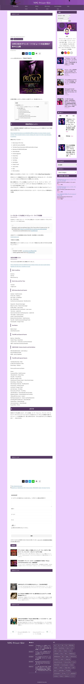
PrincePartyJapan (64, 664)
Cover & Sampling (57, 6)
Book (68, 648)
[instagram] (65, 53)
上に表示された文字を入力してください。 (20, 527)
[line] (33, 53)
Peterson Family (29, 487)
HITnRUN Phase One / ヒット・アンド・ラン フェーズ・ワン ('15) (66, 187)
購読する (61, 112)
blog (37, 8)
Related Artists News (18, 486)
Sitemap (68, 136)
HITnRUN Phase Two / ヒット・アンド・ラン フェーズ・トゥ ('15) (66, 180)
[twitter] (23, 53)
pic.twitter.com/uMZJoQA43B (39, 229)
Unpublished (73, 673)
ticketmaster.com (14, 237)
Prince (74, 662)
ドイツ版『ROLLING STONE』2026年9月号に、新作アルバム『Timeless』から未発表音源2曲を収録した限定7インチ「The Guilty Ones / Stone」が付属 (70, 102)
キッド (59, 184)
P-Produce (56, 659)
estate (55, 650)
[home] (71, 53)
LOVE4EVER (56, 653)
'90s (66, 645)
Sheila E (39, 487)
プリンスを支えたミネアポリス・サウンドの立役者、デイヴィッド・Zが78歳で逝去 (71, 81)
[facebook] (26, 53)
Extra (68, 6)
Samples (55, 667)
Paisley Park (68, 659)
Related (36, 6)
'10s (58, 645)
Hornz (70, 650)
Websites (67, 676)
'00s (55, 645)
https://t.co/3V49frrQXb (26, 229)
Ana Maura (22, 113)
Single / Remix (67, 667)
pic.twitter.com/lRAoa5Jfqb (29, 251)
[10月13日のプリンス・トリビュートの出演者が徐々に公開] (30, 53)
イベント (72, 676)
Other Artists (47, 6)
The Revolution (57, 673)
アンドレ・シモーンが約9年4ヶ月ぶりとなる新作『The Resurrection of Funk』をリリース (71, 72)
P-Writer (61, 659)
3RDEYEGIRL (71, 645)
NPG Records (73, 656)
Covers (72, 648)
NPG (25, 487)
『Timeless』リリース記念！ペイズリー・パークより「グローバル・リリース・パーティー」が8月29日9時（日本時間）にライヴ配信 (71, 61)
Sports (55, 670)
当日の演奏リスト (21, 108)
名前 (12, 508)
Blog (12, 486)
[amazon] (68, 53)
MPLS (66, 653)
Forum (26, 8)
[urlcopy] (39, 53)
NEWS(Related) (20, 487)
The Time (48, 487)
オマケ (17, 119)
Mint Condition (22, 109)
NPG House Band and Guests (25, 112)
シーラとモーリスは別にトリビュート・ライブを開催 (28, 106)
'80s (62, 645)
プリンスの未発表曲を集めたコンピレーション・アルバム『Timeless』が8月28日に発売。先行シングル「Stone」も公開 (70, 150)
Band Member (62, 648)
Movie (62, 653)
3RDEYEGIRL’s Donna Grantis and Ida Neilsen (28, 116)
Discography (15, 6)
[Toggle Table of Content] (45, 103)
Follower (65, 650)
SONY (73, 667)
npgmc (67, 656)
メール (13, 514)
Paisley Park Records (58, 662)
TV (68, 673)
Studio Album (61, 670)
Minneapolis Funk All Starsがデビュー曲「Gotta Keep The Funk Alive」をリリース (71, 91)
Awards (55, 648)
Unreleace (56, 676)
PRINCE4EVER (35, 487)
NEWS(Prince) (14, 487)
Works (26, 6)
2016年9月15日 (34, 230)
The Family (44, 487)
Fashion (60, 650)
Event (47, 8)
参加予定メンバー (20, 105)
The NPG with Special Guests (25, 117)
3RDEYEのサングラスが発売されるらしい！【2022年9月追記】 (33, 584)
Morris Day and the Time (24, 110)
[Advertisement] (31, 25)
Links (58, 8)
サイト (12, 520)
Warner (61, 676)
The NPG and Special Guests (25, 115)
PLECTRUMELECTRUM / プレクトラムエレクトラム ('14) (66, 194)
